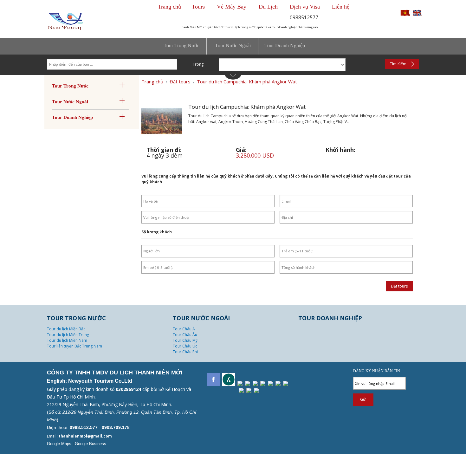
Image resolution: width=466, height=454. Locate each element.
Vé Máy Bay (232, 6)
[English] (417, 15)
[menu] (233, 46)
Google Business (90, 443)
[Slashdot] (228, 379)
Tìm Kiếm (398, 64)
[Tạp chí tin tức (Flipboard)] (270, 383)
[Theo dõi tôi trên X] (247, 383)
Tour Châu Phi (185, 351)
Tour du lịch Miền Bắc (66, 329)
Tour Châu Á (184, 329)
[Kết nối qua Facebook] (213, 379)
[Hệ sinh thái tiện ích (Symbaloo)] (285, 383)
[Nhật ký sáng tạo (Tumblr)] (255, 383)
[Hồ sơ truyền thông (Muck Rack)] (241, 390)
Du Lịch (268, 6)
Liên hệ (340, 6)
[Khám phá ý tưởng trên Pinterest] (240, 383)
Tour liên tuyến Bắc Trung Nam (74, 346)
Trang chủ (169, 6)
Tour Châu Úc (185, 346)
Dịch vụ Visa (305, 6)
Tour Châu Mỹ (185, 340)
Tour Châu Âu (185, 334)
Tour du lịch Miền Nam (67, 340)
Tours (198, 6)
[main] (233, 246)
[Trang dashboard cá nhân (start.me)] (256, 390)
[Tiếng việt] (405, 15)
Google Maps (59, 443)
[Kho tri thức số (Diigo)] (262, 383)
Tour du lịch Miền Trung (68, 334)
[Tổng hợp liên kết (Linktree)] (248, 390)
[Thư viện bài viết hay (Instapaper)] (278, 383)
